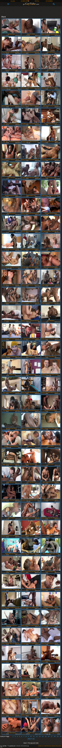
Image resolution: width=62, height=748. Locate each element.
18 (54, 736)
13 (40, 736)
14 (43, 736)
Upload (53, 745)
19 (57, 736)
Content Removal (47, 745)
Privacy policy (58, 745)
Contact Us (40, 745)
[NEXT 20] (31, 739)
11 (34, 736)
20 (60, 736)
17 (51, 736)
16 (48, 736)
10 (31, 736)
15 (45, 736)
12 (37, 736)
